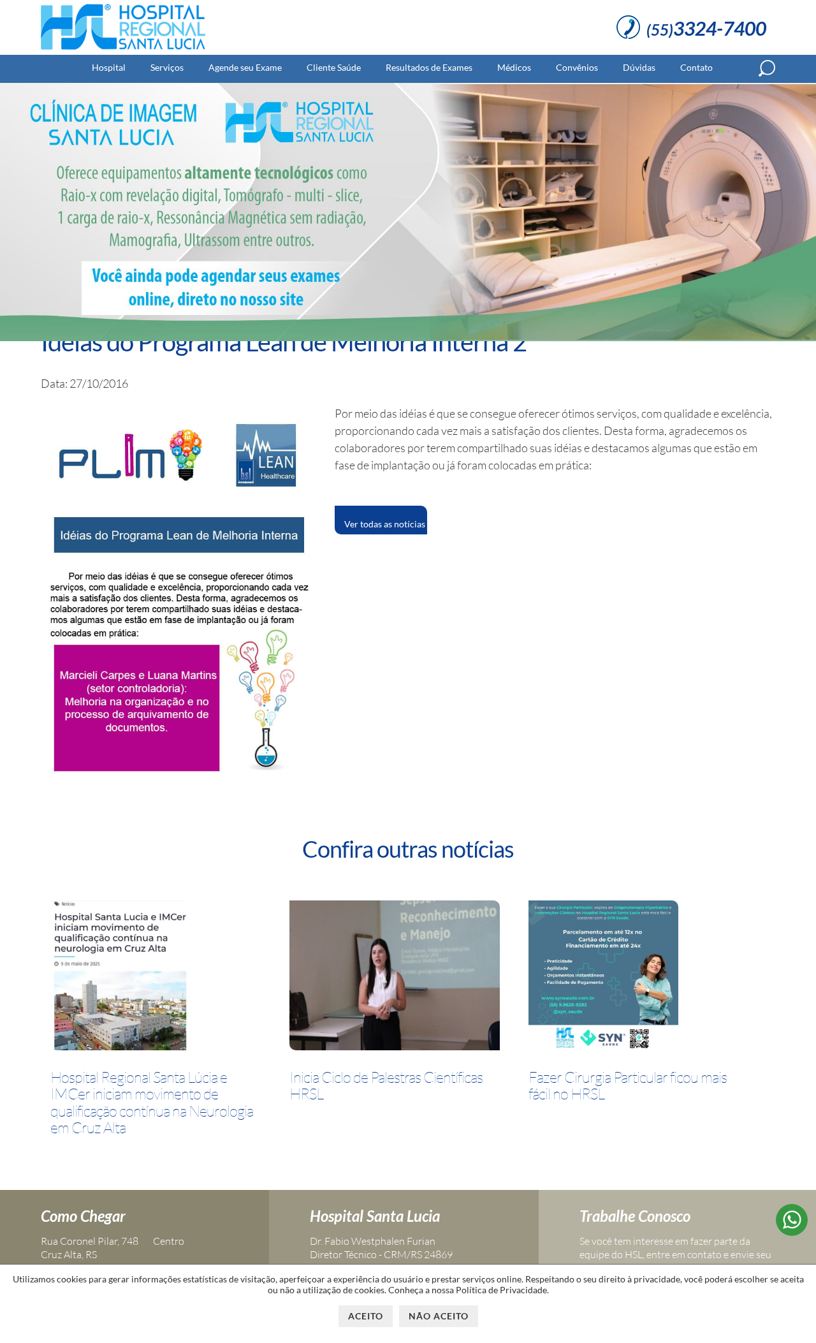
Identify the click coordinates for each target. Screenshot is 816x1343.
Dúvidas (639, 67)
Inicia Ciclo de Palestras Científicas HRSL (386, 1086)
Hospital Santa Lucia (375, 1216)
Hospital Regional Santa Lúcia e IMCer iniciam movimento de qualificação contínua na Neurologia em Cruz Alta (151, 1102)
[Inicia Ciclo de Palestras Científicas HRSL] (394, 977)
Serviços (167, 67)
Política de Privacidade (501, 1289)
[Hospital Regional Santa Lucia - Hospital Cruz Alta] (123, 50)
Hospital (109, 67)
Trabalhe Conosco (634, 1216)
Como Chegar (83, 1216)
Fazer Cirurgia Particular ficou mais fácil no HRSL (627, 1086)
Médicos (514, 67)
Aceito (365, 1315)
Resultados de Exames (429, 67)
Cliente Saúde (334, 67)
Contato (696, 67)
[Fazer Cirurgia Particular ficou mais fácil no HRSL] (603, 977)
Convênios (577, 67)
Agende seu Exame (245, 67)
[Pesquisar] (767, 68)
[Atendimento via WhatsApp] (792, 1231)
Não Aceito (439, 1315)
